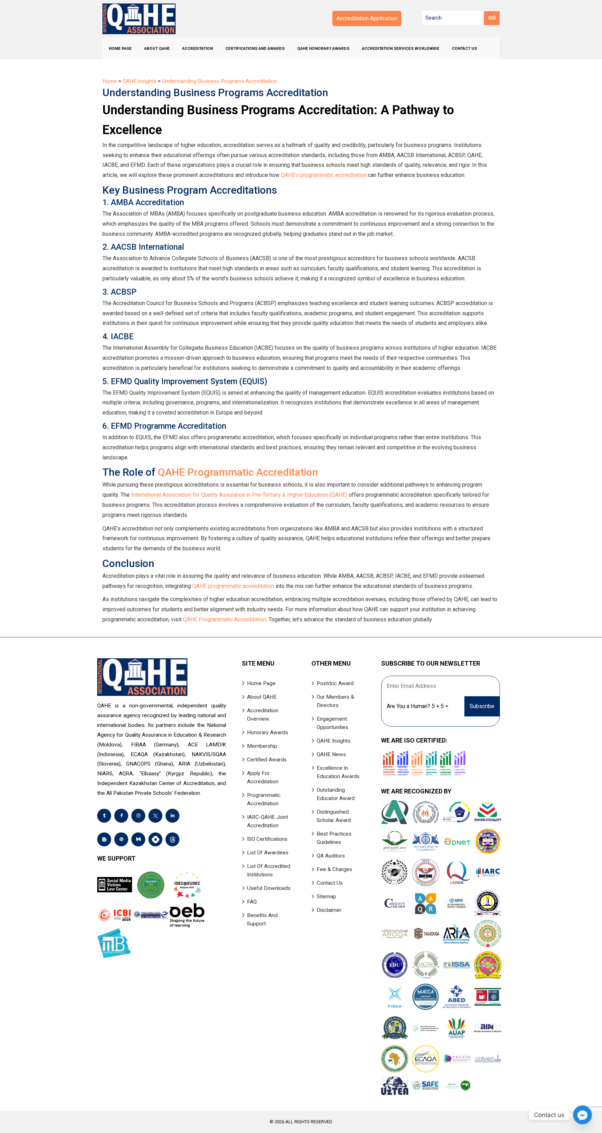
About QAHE (157, 48)
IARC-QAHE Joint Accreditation (267, 821)
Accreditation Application (367, 18)
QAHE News (331, 754)
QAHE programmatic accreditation (233, 586)
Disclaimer (329, 910)
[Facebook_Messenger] (582, 1114)
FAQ (252, 902)
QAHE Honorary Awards (323, 48)
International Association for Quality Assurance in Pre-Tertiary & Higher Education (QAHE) (239, 494)
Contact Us (464, 48)
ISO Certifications (267, 839)
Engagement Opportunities (332, 723)
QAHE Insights (333, 741)
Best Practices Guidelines (334, 838)
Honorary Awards (267, 732)
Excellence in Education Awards (338, 772)
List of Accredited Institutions (268, 870)
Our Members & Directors (335, 701)
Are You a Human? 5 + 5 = (417, 706)
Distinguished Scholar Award (334, 816)
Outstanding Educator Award (336, 794)
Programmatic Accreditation (263, 799)
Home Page (120, 48)
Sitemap (326, 896)
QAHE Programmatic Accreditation (238, 472)
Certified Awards (267, 759)
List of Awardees (267, 852)
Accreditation (197, 48)
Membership (262, 746)
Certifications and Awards (255, 48)
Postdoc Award (335, 683)
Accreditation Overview (262, 714)
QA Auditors (331, 856)
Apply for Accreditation (262, 777)
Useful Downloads (269, 888)
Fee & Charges (334, 869)
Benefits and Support (262, 919)
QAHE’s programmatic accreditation (323, 175)
